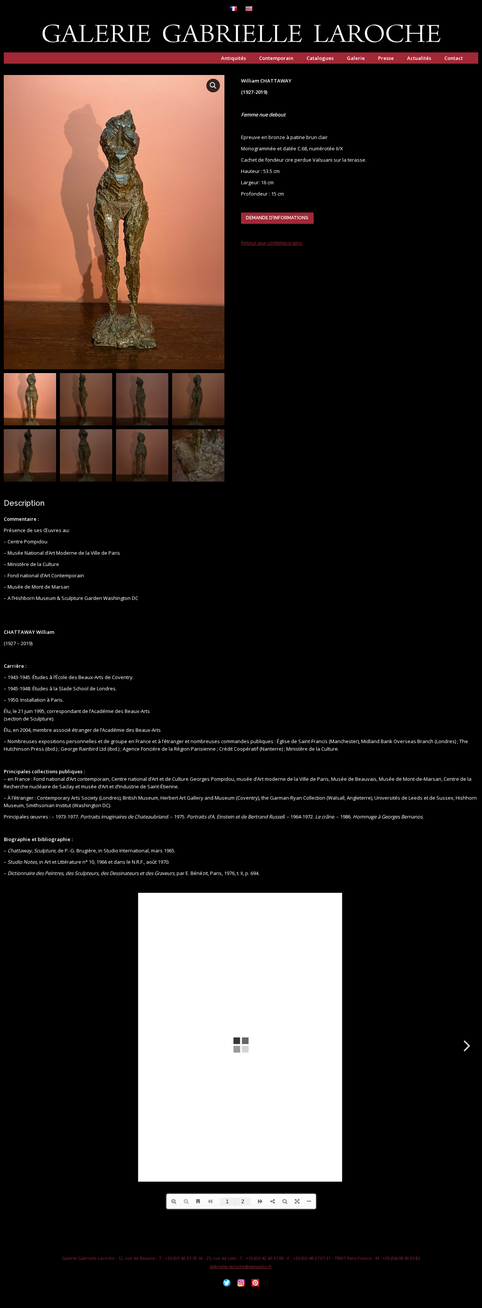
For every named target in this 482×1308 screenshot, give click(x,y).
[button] (213, 85)
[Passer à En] (249, 9)
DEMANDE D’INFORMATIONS (277, 217)
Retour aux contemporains (271, 242)
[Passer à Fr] (233, 9)
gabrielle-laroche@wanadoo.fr (241, 1266)
